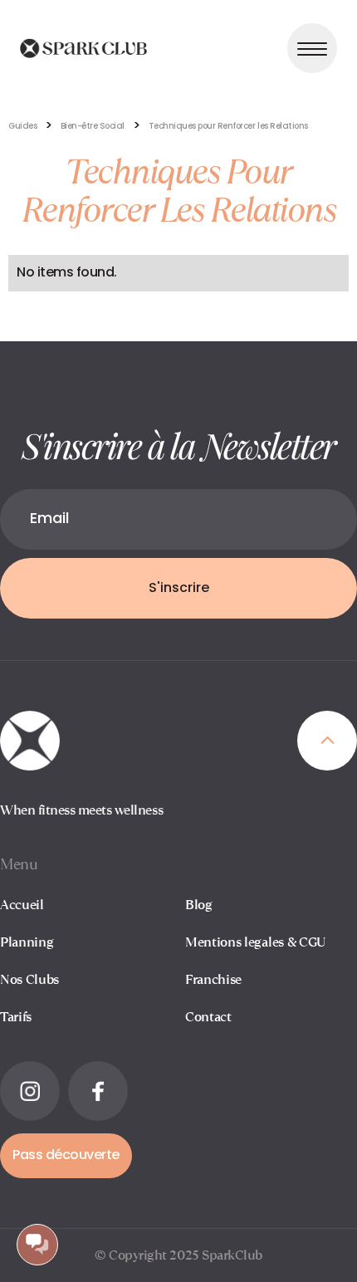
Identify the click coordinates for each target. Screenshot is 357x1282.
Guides (22, 126)
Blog (199, 904)
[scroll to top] (327, 741)
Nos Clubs (29, 979)
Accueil (22, 904)
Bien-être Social (93, 126)
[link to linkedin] (30, 1091)
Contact (208, 1016)
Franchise (213, 979)
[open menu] (312, 48)
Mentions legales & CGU (255, 942)
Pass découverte (66, 1156)
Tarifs (16, 1016)
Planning (26, 942)
